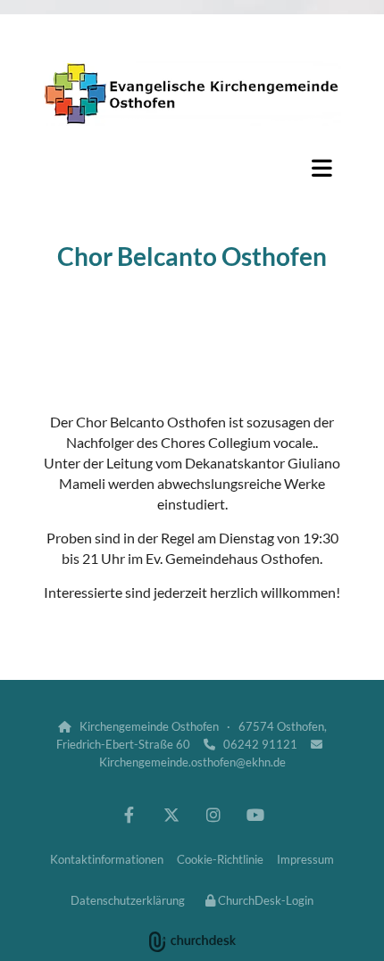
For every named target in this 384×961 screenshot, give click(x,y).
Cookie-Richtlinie (220, 859)
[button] (192, 167)
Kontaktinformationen (106, 859)
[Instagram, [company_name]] (213, 815)
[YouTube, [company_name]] (255, 815)
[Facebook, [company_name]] (129, 815)
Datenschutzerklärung (128, 900)
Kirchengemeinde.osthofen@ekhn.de (192, 762)
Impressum (305, 859)
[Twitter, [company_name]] (171, 815)
